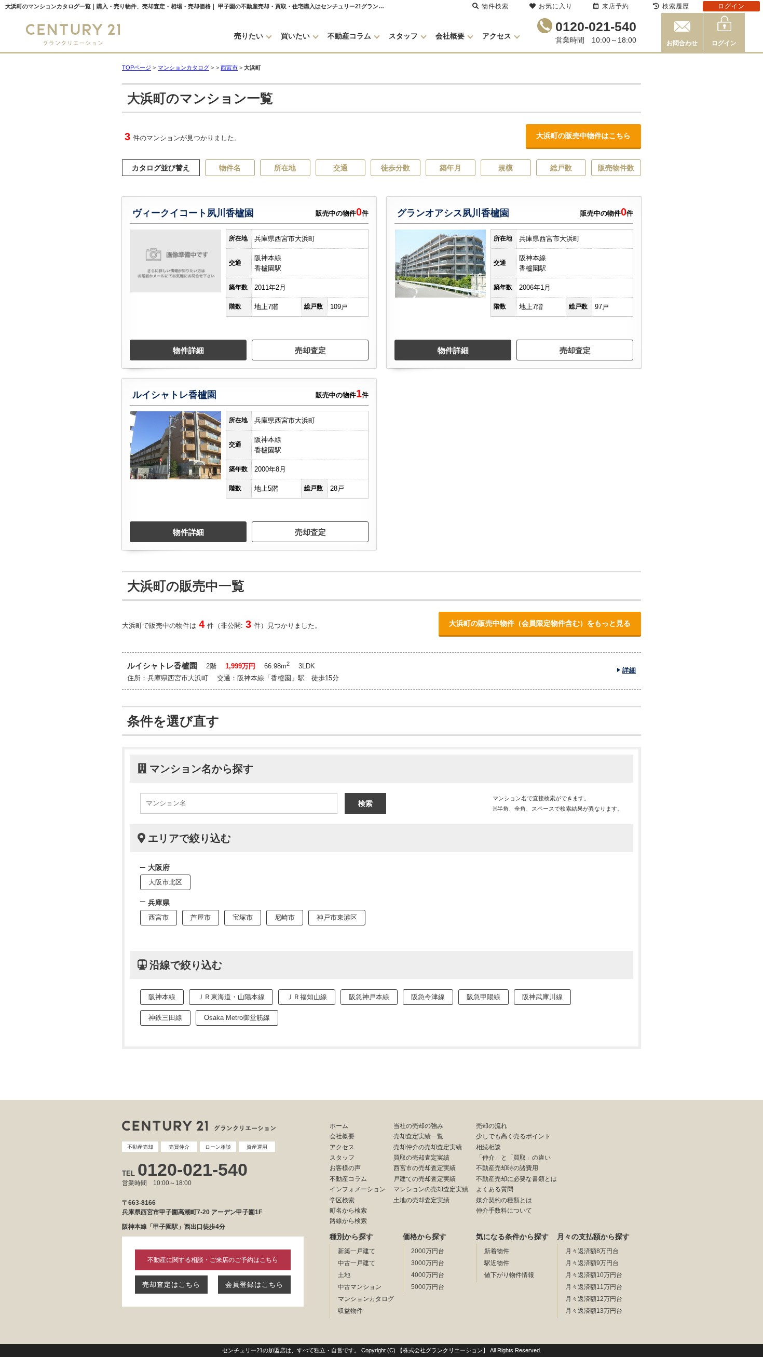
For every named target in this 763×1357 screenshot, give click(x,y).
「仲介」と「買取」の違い (513, 1157)
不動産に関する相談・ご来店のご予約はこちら (212, 1260)
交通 (340, 168)
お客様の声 (345, 1168)
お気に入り (556, 6)
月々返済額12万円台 (593, 1298)
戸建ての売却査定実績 (424, 1179)
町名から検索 (348, 1210)
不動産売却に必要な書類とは (516, 1179)
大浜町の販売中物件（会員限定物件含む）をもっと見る (540, 623)
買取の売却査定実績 (421, 1157)
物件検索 (495, 6)
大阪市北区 (165, 882)
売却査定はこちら (171, 1284)
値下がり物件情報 (509, 1275)
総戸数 (561, 168)
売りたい (248, 36)
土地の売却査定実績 (421, 1200)
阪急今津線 (428, 997)
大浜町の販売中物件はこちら (583, 135)
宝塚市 (243, 917)
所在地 (285, 168)
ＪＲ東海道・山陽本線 (231, 997)
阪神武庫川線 (542, 997)
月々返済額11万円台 (593, 1287)
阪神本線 (161, 997)
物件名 (230, 168)
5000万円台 (427, 1287)
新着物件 (496, 1251)
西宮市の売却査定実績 (424, 1168)
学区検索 (342, 1200)
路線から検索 (348, 1221)
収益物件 (350, 1310)
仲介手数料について (504, 1210)
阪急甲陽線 (483, 997)
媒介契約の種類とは (504, 1200)
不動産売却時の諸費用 (507, 1168)
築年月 (450, 168)
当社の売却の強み (418, 1126)
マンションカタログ (366, 1298)
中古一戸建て (356, 1263)
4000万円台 (427, 1275)
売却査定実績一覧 (418, 1136)
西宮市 (229, 67)
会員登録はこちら (254, 1284)
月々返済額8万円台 (592, 1251)
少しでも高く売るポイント (513, 1136)
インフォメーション (358, 1189)
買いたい (295, 36)
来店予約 (615, 6)
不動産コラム (349, 36)
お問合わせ (682, 43)
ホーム (339, 1126)
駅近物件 (496, 1263)
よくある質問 (494, 1189)
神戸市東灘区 (337, 917)
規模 (505, 168)
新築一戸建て (356, 1251)
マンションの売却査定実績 (430, 1189)
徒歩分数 (395, 168)
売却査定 (310, 350)
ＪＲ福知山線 (307, 997)
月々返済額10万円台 (593, 1275)
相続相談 (488, 1147)
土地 (344, 1275)
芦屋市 (200, 917)
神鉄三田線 (165, 1018)
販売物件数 (616, 168)
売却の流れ (491, 1126)
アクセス (496, 36)
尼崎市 (285, 917)
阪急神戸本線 (369, 997)
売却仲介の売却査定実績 (427, 1147)
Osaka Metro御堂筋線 (237, 1018)
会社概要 (450, 36)
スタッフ (403, 36)
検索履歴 (675, 6)
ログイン (724, 43)
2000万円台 (427, 1251)
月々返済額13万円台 (593, 1310)
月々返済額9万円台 (592, 1263)
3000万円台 (427, 1263)
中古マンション (360, 1287)
